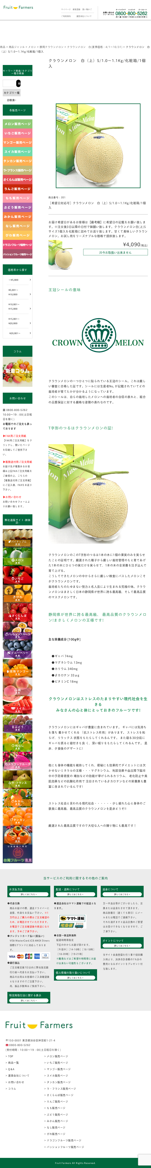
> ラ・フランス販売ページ (60, 1088)
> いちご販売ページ (56, 1062)
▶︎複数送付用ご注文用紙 (17, 462)
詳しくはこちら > (29, 894)
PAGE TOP (144, 1129)
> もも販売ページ (55, 1108)
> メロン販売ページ (56, 1056)
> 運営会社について (17, 1075)
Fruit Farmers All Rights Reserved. (75, 1163)
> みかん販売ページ (56, 1121)
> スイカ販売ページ (56, 1075)
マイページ (66, 9)
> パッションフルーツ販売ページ (64, 1147)
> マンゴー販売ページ (57, 1069)
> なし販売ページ (55, 1127)
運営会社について (84, 16)
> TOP (9, 1056)
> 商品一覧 (12, 1062)
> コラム (11, 1088)
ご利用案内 (66, 16)
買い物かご (87, 9)
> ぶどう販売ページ (56, 1114)
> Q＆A (10, 1069)
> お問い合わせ (15, 1082)
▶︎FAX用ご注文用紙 (14, 436)
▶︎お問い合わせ (12, 497)
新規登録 (76, 9)
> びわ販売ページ (55, 1134)
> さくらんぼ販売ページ (58, 1095)
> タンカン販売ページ (57, 1082)
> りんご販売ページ (56, 1101)
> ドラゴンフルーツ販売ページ (63, 1140)
